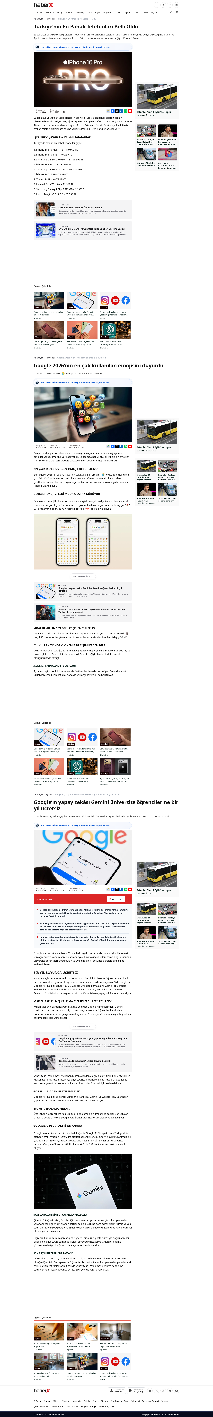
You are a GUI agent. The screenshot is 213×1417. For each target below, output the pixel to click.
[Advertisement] (83, 263)
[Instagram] (170, 5)
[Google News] (108, 111)
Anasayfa (38, 19)
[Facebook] (156, 5)
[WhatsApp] (125, 111)
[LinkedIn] (176, 5)
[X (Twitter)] (163, 5)
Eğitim (49, 794)
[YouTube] (130, 111)
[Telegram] (170, 1390)
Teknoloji (50, 19)
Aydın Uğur (41, 112)
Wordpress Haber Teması (168, 1414)
